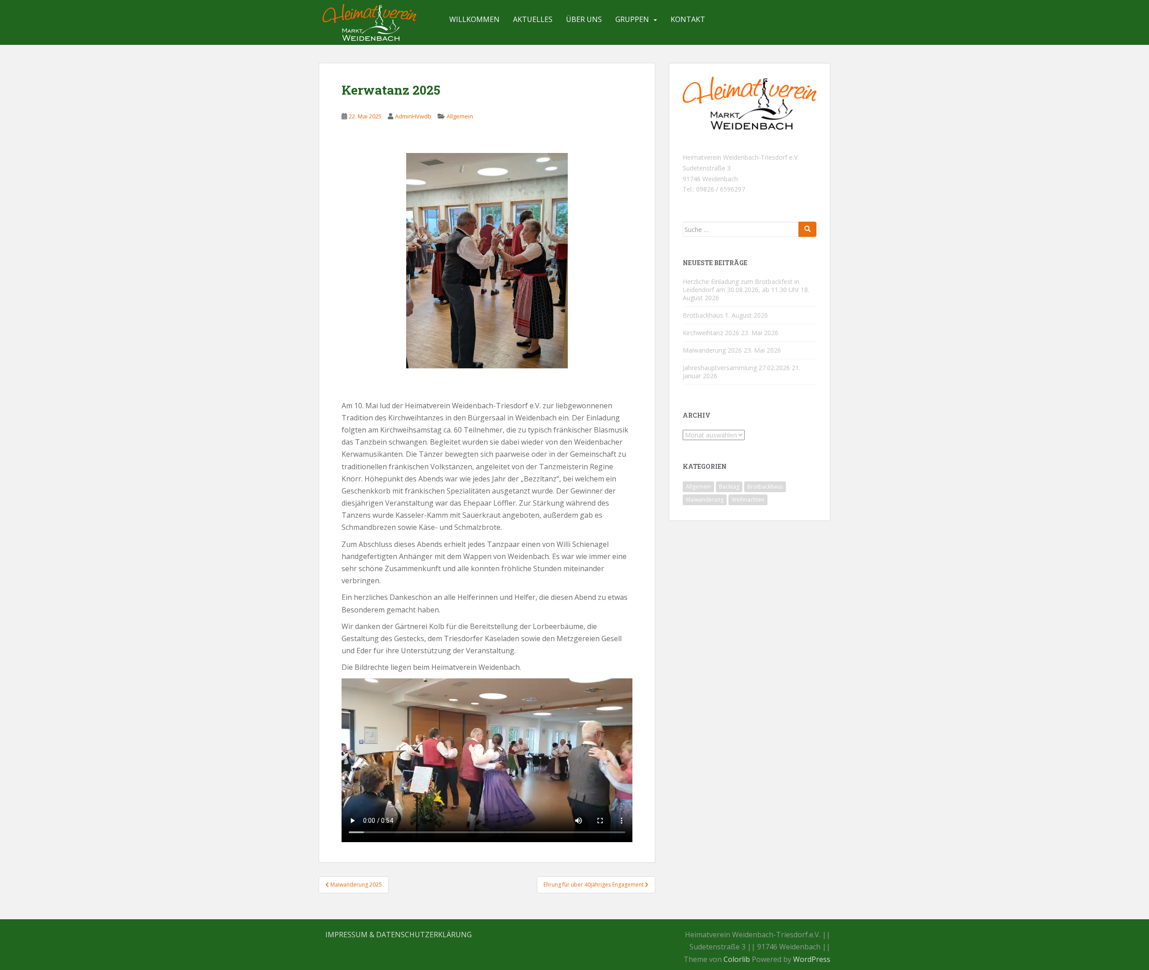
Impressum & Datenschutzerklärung (398, 934)
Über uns (584, 19)
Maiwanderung (705, 499)
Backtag (729, 486)
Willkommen (474, 19)
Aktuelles (533, 19)
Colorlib (737, 959)
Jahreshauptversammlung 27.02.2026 (736, 367)
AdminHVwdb (413, 116)
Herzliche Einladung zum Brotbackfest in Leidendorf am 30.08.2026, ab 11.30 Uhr (741, 285)
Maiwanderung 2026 (712, 350)
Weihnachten (748, 499)
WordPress (811, 959)
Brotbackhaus (703, 315)
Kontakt (688, 19)
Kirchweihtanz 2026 (711, 332)
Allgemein (460, 116)
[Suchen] (807, 229)
